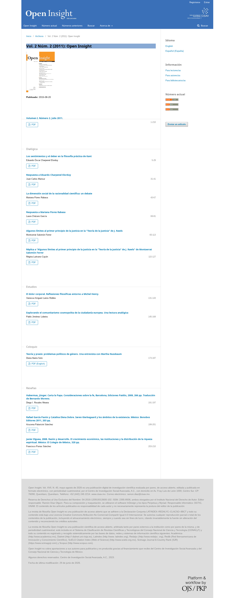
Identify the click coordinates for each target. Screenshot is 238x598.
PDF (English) (38, 363)
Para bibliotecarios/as (175, 80)
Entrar (207, 2)
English (169, 46)
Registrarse (194, 2)
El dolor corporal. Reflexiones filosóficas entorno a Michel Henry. (62, 294)
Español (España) (174, 51)
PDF (33, 124)
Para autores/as (172, 75)
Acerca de (105, 25)
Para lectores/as (173, 70)
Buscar (91, 25)
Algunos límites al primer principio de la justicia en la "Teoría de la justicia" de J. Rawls (74, 230)
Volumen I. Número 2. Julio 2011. (44, 118)
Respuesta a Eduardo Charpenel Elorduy (48, 174)
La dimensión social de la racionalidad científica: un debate (59, 193)
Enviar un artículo (177, 124)
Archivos (39, 36)
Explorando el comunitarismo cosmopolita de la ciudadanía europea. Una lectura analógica (77, 312)
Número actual (49, 25)
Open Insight (30, 25)
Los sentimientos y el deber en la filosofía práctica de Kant (59, 156)
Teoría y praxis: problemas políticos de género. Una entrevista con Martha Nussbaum (74, 353)
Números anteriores (72, 25)
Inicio (28, 36)
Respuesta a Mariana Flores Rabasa (45, 212)
